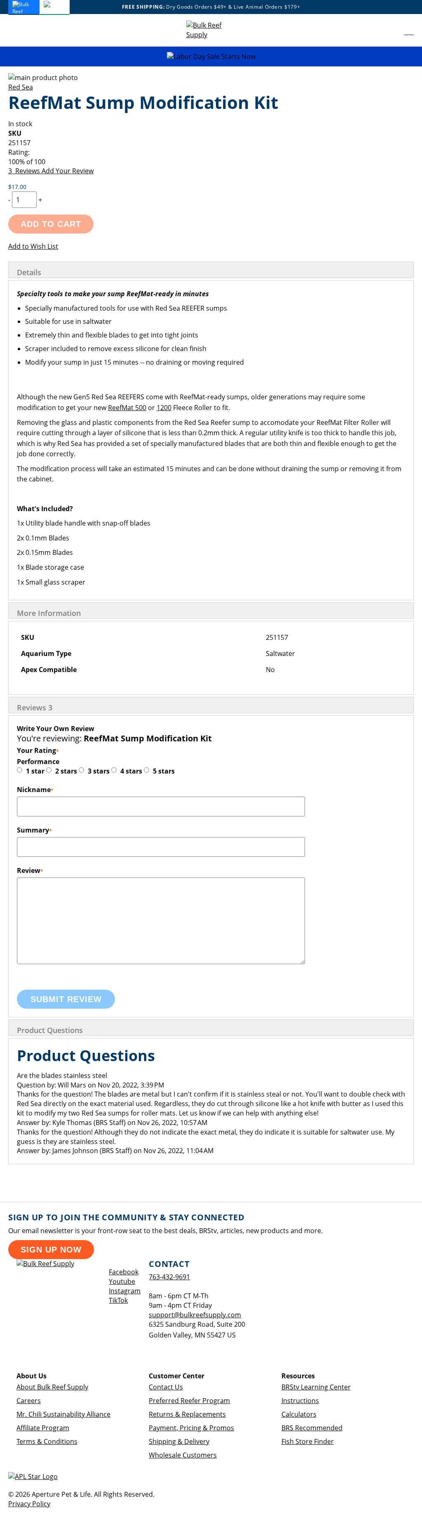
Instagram (125, 1290)
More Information (49, 613)
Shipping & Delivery (179, 1441)
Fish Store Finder (307, 1441)
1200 (164, 407)
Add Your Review (68, 170)
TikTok (118, 1300)
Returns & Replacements (187, 1414)
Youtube (122, 1281)
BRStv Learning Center (316, 1387)
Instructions (300, 1400)
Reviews (34, 707)
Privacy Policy (29, 1503)
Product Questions (50, 1030)
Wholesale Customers (183, 1455)
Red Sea (20, 87)
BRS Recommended (311, 1427)
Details (29, 272)
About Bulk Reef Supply (52, 1387)
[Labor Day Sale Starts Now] (211, 56)
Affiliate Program (42, 1427)
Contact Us (166, 1387)
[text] (211, 162)
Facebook (123, 1271)
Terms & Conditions (46, 1441)
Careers (28, 1400)
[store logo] (211, 30)
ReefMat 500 (127, 407)
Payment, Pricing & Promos (191, 1427)
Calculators (298, 1414)
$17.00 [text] (17, 187)
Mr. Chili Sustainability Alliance (63, 1414)
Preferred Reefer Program (189, 1400)
